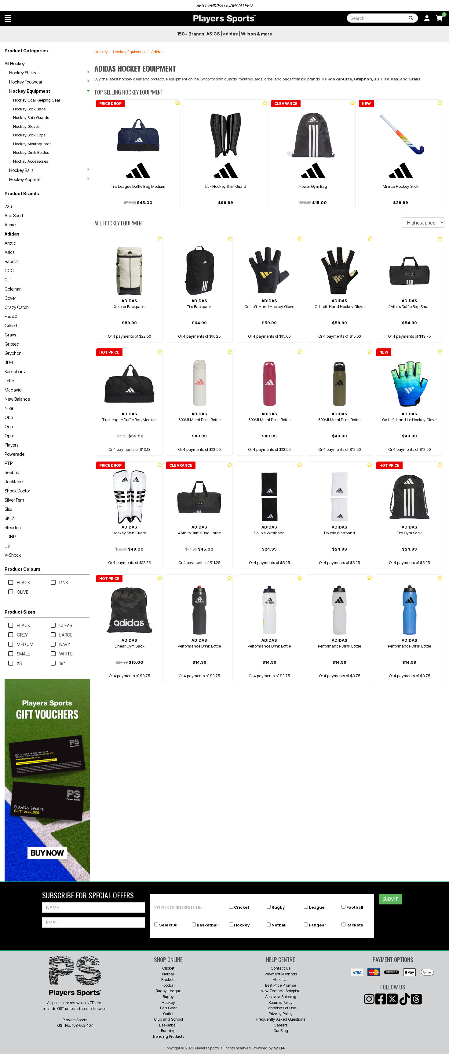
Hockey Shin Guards (31, 117)
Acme (10, 224)
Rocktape (14, 481)
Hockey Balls (21, 170)
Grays (10, 334)
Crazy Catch (17, 307)
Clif (8, 279)
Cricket (241, 907)
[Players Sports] (224, 19)
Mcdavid (13, 389)
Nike (9, 408)
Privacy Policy (281, 1013)
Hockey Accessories (30, 161)
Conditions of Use (280, 1007)
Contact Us (280, 968)
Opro (9, 435)
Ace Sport (14, 215)
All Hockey (15, 63)
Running (168, 1030)
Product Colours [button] (23, 569)
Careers (280, 1024)
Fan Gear (168, 1007)
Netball (279, 924)
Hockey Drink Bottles (31, 152)
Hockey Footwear (25, 81)
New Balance (17, 399)
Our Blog (280, 1030)
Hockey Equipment (29, 91)
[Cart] (439, 18)
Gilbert (11, 325)
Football (354, 907)
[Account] (427, 18)
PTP (9, 463)
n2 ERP (279, 1047)
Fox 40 (11, 316)
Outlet (168, 1013)
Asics (9, 252)
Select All (169, 924)
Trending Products (168, 1036)
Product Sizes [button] (20, 611)
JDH (9, 362)
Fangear (317, 924)
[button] (8, 18)
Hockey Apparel (24, 179)
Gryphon (13, 353)
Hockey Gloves (26, 126)
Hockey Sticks (22, 72)
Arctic (10, 243)
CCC (9, 270)
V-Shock (13, 555)
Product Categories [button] (26, 50)
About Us (280, 979)
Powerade (14, 454)
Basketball (208, 924)
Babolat (12, 261)
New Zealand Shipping (281, 990)
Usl (7, 545)
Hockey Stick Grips (29, 134)
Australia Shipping (280, 996)
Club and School (168, 1019)
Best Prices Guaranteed (224, 5)
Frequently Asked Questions (280, 1019)
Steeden (13, 527)
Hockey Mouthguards (32, 143)
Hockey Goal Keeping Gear (36, 100)
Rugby (278, 907)
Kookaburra (16, 371)
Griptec (12, 344)
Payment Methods (281, 973)
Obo (9, 417)
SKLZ (9, 518)
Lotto (9, 380)
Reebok (12, 472)
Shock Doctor (17, 490)
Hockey (101, 51)
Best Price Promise (280, 985)
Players (11, 444)
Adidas (12, 233)
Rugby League (168, 990)
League (317, 907)
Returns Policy (280, 1002)
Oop (9, 426)
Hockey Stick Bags (29, 108)
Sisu (8, 509)
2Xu (8, 206)
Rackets (354, 924)
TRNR (10, 536)
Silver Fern (14, 500)
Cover (10, 298)
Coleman (13, 288)
